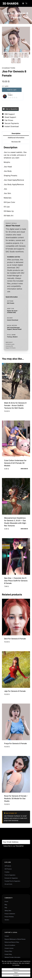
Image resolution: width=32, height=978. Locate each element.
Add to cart (11, 90)
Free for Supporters (10, 875)
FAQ (6, 907)
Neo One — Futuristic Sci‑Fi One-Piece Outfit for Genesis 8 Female (16, 580)
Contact (7, 936)
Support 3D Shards (11, 348)
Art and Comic (8, 884)
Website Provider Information (12, 957)
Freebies (7, 872)
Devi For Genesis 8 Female (15, 639)
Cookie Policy (8, 954)
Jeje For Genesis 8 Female (15, 691)
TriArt (10, 95)
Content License (9, 948)
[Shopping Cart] (26, 3)
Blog (6, 904)
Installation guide (10, 344)
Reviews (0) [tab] (16, 142)
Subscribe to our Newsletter (13, 846)
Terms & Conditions (10, 945)
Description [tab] (16, 133)
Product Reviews (9, 916)
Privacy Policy (8, 951)
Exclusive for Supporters (11, 878)
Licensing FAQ (9, 346)
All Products (8, 866)
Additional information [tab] (16, 138)
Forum (6, 901)
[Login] (29, 3)
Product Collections (10, 913)
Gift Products (8, 869)
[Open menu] (23, 3)
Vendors (7, 919)
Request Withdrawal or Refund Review (15, 939)
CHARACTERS (8, 68)
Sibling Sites (8, 910)
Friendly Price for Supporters (12, 881)
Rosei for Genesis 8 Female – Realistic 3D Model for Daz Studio (16, 798)
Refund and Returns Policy (12, 942)
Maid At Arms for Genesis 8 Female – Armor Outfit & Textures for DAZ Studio (15, 405)
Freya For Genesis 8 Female (15, 743)
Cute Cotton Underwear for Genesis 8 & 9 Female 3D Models (15, 463)
